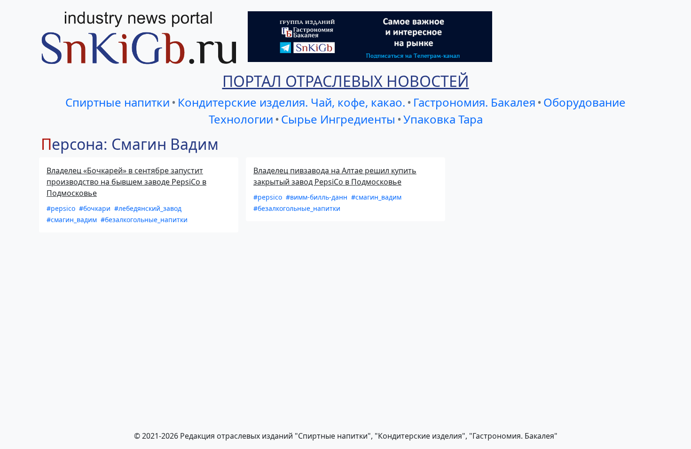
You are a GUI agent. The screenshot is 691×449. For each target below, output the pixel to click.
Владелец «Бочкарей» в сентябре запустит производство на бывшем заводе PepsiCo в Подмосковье (126, 181)
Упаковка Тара (443, 119)
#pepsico (62, 208)
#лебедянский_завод (147, 208)
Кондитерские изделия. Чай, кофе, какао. (291, 102)
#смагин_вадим (73, 219)
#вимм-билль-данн (317, 197)
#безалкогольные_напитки (144, 219)
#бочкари (95, 208)
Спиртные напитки (117, 102)
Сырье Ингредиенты (338, 119)
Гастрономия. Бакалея (474, 102)
